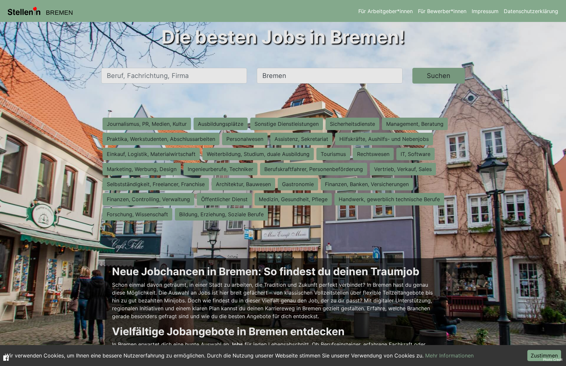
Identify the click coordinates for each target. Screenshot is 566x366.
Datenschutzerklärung (531, 11)
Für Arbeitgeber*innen (385, 11)
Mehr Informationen (449, 355)
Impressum (485, 11)
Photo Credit (553, 359)
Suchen (438, 76)
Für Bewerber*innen (442, 11)
